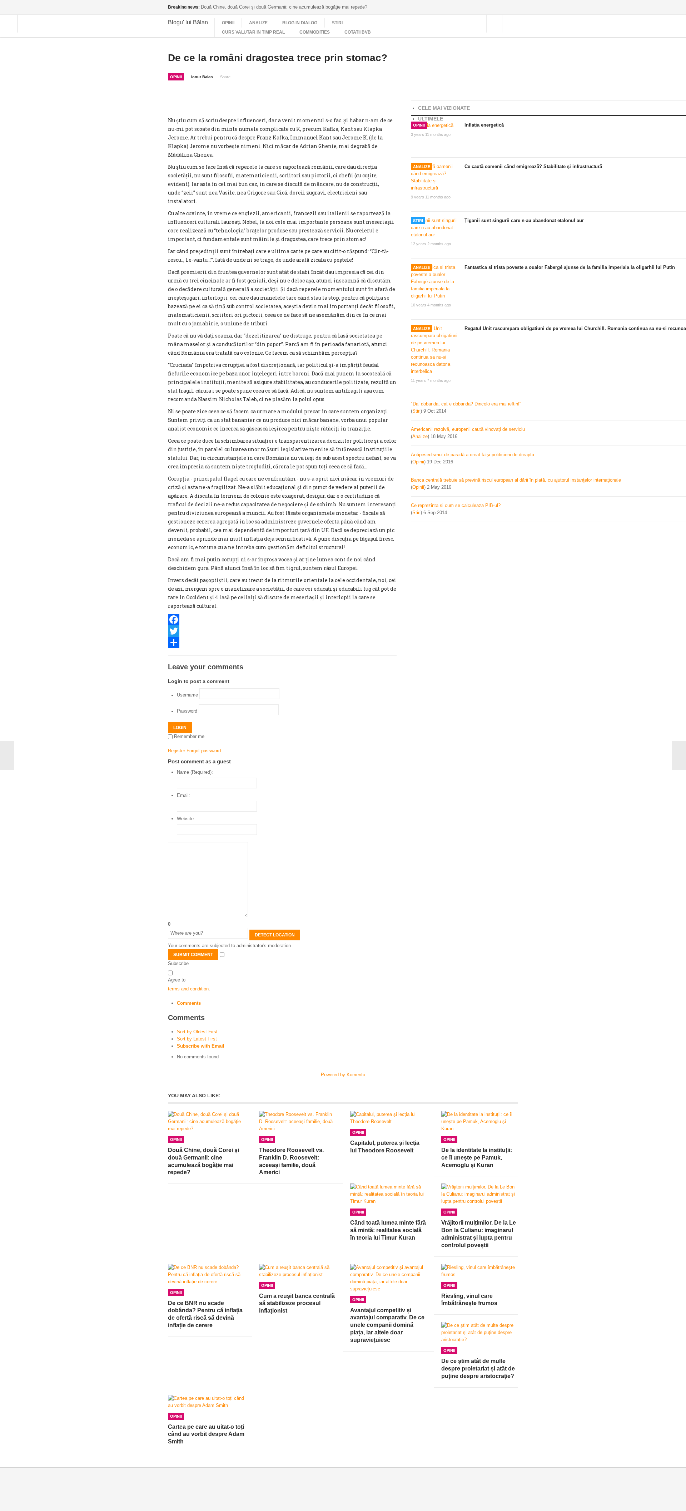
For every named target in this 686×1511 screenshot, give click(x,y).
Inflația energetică (484, 125)
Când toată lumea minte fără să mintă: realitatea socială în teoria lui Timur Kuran (388, 1230)
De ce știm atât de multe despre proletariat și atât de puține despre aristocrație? (478, 1368)
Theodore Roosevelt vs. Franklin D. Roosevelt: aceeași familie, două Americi (291, 1161)
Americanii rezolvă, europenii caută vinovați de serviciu (468, 429)
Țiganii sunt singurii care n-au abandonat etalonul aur (524, 220)
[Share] (282, 642)
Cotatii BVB (357, 32)
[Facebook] (282, 619)
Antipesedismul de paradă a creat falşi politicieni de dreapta (472, 454)
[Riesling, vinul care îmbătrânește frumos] (479, 1271)
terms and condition (188, 988)
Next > (679, 755)
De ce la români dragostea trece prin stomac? (277, 57)
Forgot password (204, 750)
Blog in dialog (299, 22)
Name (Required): (195, 772)
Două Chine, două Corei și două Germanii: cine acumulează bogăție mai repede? (203, 1161)
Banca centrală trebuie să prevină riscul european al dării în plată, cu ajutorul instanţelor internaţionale (516, 480)
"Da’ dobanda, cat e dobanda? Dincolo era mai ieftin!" (466, 404)
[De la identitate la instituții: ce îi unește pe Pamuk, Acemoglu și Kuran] (479, 1121)
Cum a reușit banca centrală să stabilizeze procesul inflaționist (297, 1303)
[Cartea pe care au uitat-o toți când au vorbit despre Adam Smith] (206, 1402)
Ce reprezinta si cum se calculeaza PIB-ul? (456, 505)
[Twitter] (282, 631)
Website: (186, 818)
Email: (183, 795)
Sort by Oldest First (197, 1031)
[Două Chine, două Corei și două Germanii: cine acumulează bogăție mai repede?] (206, 1121)
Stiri (337, 22)
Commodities (314, 32)
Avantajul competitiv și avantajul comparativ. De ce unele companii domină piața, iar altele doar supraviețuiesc (387, 1325)
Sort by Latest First (197, 1039)
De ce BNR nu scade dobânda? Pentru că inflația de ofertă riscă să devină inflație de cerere (205, 1314)
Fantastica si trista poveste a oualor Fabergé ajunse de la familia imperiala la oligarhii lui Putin (569, 267)
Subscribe (178, 963)
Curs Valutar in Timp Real (253, 32)
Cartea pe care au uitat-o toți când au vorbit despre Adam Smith (206, 1434)
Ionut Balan (202, 77)
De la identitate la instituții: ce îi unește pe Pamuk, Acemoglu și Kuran (476, 1157)
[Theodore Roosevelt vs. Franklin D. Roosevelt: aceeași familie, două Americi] (297, 1121)
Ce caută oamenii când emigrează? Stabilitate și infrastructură (533, 166)
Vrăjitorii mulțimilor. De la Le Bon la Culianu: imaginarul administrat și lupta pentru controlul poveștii (478, 1234)
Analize (258, 22)
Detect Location (275, 934)
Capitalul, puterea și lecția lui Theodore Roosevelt (384, 1146)
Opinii (228, 22)
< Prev (7, 755)
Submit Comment (193, 954)
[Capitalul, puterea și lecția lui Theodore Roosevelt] (388, 1118)
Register (176, 750)
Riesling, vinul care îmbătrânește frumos (469, 1299)
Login (180, 727)
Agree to (176, 980)
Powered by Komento (343, 1074)
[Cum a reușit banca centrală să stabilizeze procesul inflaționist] (297, 1271)
